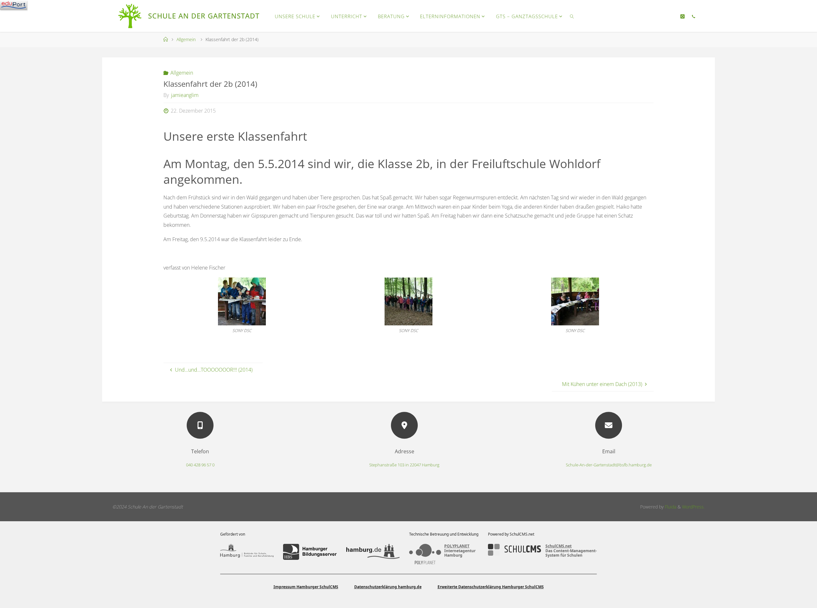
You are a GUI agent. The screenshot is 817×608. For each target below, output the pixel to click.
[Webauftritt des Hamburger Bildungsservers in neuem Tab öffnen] (309, 552)
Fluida (669, 507)
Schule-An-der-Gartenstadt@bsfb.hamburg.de (609, 465)
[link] (572, 16)
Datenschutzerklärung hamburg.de (388, 586)
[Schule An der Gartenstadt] (130, 15)
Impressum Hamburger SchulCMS (306, 586)
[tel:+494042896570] (693, 16)
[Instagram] (682, 16)
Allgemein (186, 39)
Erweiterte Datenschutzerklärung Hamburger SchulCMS (491, 586)
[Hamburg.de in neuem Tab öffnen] (373, 552)
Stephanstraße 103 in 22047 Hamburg (404, 465)
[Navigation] (13, 5)
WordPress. (693, 507)
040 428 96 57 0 (200, 465)
